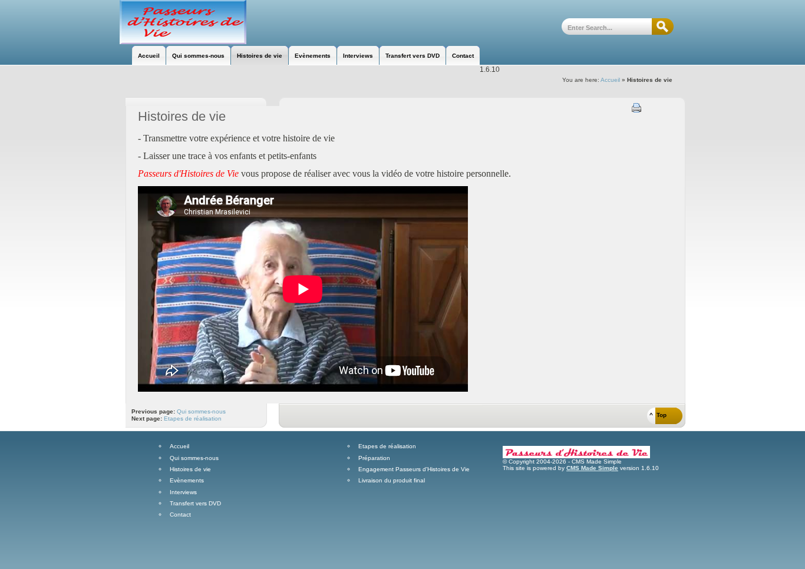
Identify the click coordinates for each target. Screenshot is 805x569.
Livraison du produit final (391, 481)
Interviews (183, 492)
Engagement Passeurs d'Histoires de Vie (414, 469)
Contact (180, 515)
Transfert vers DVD (195, 504)
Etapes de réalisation (193, 418)
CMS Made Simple (592, 468)
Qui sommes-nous (201, 411)
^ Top (658, 415)
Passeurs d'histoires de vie (183, 22)
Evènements (187, 481)
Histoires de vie (190, 469)
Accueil (610, 80)
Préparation (374, 458)
